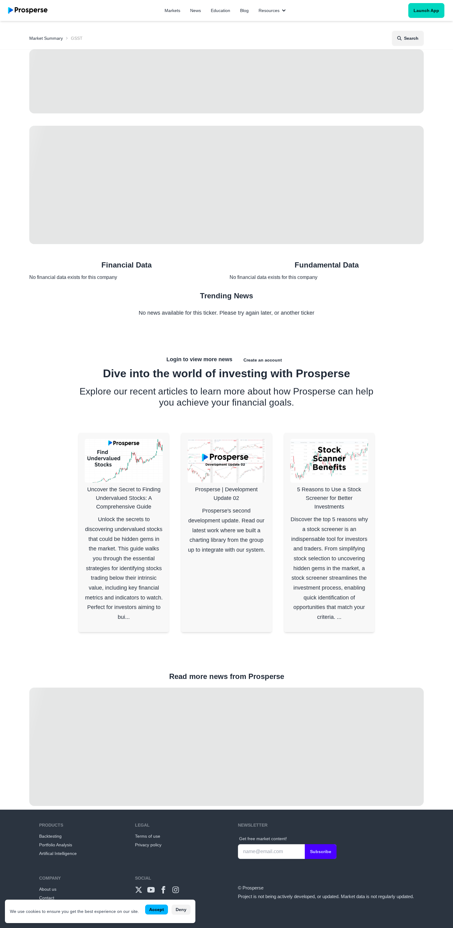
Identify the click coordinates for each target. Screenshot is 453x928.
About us (47, 889)
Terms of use (147, 836)
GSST (77, 38)
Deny (181, 909)
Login (174, 359)
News (195, 10)
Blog (244, 10)
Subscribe (320, 851)
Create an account (262, 360)
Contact (46, 897)
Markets (172, 10)
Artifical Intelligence (58, 853)
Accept (156, 909)
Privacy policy (148, 844)
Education (220, 10)
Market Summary (46, 38)
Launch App (426, 10)
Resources (269, 10)
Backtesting (50, 836)
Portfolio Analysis (55, 844)
